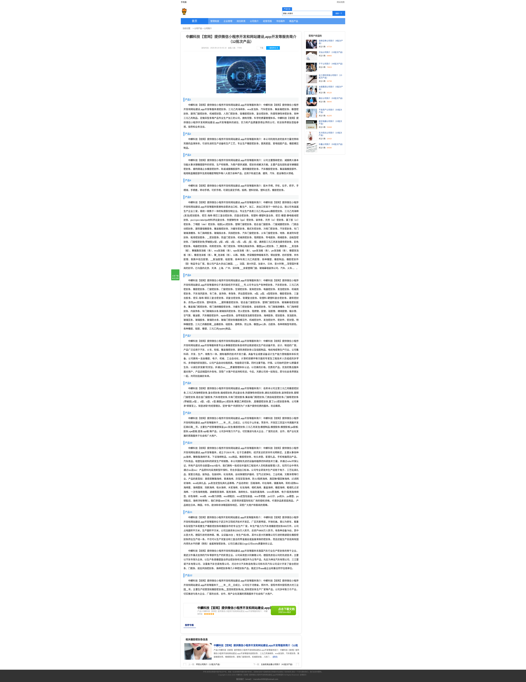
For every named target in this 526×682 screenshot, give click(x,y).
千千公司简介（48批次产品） (331, 64)
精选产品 (293, 21)
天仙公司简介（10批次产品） (331, 52)
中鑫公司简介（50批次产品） (331, 144)
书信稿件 (280, 21)
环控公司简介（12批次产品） (208, 664)
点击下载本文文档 (175, 277)
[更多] (275, 657)
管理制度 (214, 21)
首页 (194, 21)
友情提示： (304, 675)
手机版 (184, 2)
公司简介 (254, 21)
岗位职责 (241, 21)
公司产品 (198, 28)
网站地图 (341, 2)
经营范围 (267, 21)
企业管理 (228, 21)
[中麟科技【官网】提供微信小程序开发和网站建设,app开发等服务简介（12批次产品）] (197, 645)
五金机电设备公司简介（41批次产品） (277, 664)
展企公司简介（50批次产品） (331, 98)
